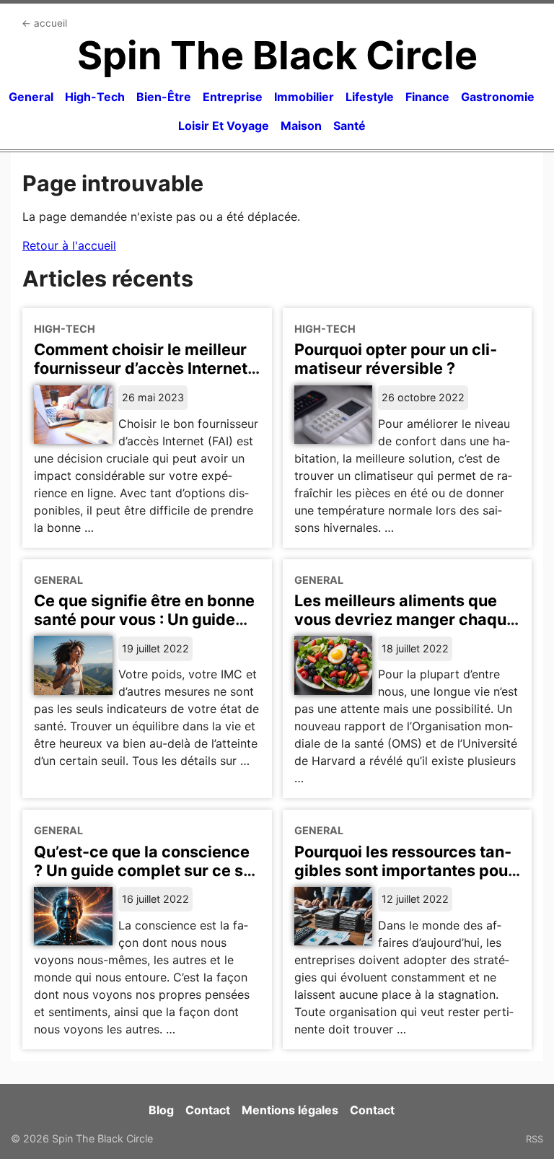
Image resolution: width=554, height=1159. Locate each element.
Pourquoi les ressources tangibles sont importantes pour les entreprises (404, 870)
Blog (161, 1110)
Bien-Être (163, 96)
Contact (207, 1110)
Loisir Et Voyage (223, 125)
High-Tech (95, 96)
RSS (534, 1139)
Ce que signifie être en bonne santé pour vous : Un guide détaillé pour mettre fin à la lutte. (144, 628)
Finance (427, 96)
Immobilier (304, 96)
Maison (301, 125)
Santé (349, 125)
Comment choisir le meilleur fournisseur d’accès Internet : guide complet (144, 368)
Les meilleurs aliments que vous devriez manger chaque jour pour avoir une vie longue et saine (406, 628)
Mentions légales (290, 1110)
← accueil (44, 23)
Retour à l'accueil (69, 245)
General (31, 96)
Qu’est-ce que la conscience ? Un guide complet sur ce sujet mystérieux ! (147, 870)
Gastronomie (498, 96)
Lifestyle (370, 96)
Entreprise (233, 96)
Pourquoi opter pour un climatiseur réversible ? (395, 358)
